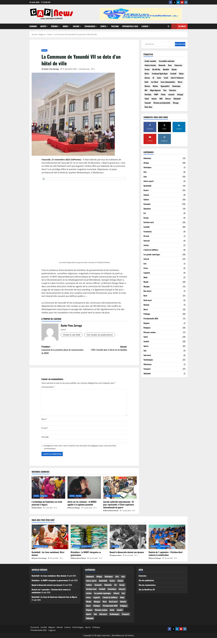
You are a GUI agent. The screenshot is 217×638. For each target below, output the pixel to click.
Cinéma (146, 194)
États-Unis (148, 107)
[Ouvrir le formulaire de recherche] (168, 26)
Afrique (146, 162)
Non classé (147, 291)
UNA (161, 98)
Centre (44, 50)
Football (173, 73)
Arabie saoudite (150, 61)
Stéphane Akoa (116, 555)
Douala (174, 69)
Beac (170, 65)
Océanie (146, 304)
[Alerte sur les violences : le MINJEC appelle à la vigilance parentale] (84, 487)
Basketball (147, 185)
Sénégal (180, 94)
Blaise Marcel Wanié (111, 511)
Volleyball (176, 98)
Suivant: (109, 348)
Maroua (147, 86)
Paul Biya (148, 94)
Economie (33, 26)
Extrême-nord (149, 222)
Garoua (147, 77)
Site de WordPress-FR (147, 589)
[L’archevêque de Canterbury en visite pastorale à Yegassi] (48, 487)
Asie (145, 176)
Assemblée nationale (166, 61)
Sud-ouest (147, 355)
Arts (145, 172)
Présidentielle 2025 (130, 26)
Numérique (176, 86)
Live (145, 263)
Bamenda (162, 65)
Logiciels (147, 272)
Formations (116, 496)
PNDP (156, 94)
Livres (146, 268)
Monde (65, 26)
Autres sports (149, 181)
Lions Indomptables (168, 82)
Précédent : (62, 350)
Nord (145, 295)
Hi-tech (146, 236)
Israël (166, 77)
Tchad (147, 98)
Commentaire (48, 387)
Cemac (147, 69)
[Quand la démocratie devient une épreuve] (128, 537)
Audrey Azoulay (150, 65)
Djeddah (166, 69)
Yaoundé (148, 103)
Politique (115, 26)
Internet (147, 240)
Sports (103, 26)
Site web (45, 437)
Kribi (146, 82)
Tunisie (154, 98)
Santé (146, 337)
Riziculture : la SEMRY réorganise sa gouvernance (86, 553)
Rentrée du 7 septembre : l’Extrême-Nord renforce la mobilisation (165, 553)
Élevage (176, 103)
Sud (145, 350)
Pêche (163, 94)
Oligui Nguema (155, 90)
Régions (54, 26)
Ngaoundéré (165, 86)
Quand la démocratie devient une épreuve (127, 552)
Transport (147, 369)
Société (43, 26)
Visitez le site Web (71, 334)
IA (153, 77)
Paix (164, 90)
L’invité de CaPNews (151, 249)
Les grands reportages (152, 254)
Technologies (89, 26)
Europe (146, 217)
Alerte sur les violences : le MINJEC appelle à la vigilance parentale (82, 503)
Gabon (181, 73)
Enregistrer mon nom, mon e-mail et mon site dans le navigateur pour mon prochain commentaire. (80, 447)
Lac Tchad (154, 82)
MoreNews (116, 635)
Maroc (180, 82)
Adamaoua (147, 158)
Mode (145, 277)
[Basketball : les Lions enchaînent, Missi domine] (50, 537)
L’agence (145, 26)
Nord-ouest (148, 300)
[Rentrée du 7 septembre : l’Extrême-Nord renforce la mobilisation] (167, 537)
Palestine (172, 90)
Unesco (168, 98)
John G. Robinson (177, 77)
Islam (159, 77)
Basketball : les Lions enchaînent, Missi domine (48, 553)
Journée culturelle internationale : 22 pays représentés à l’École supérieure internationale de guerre (118, 504)
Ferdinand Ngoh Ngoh (159, 73)
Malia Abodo (37, 508)
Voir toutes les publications (100, 334)
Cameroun (178, 65)
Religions (44, 496)
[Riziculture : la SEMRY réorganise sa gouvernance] (89, 537)
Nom (44, 419)
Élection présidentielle (162, 103)
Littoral (146, 259)
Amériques (147, 167)
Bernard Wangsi (74, 508)
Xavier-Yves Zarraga (51, 69)
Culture (76, 26)
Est (145, 213)
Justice (146, 245)
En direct (182, 26)
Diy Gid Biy (156, 69)
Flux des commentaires (147, 585)
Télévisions (148, 364)
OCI (146, 90)
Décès (147, 73)
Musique (147, 286)
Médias (155, 86)
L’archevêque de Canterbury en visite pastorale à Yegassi (47, 503)
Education (147, 208)
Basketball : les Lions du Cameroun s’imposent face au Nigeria (54, 597)
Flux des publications (146, 580)
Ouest (146, 309)
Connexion (142, 575)
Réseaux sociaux (150, 332)
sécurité (171, 94)
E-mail (44, 428)
